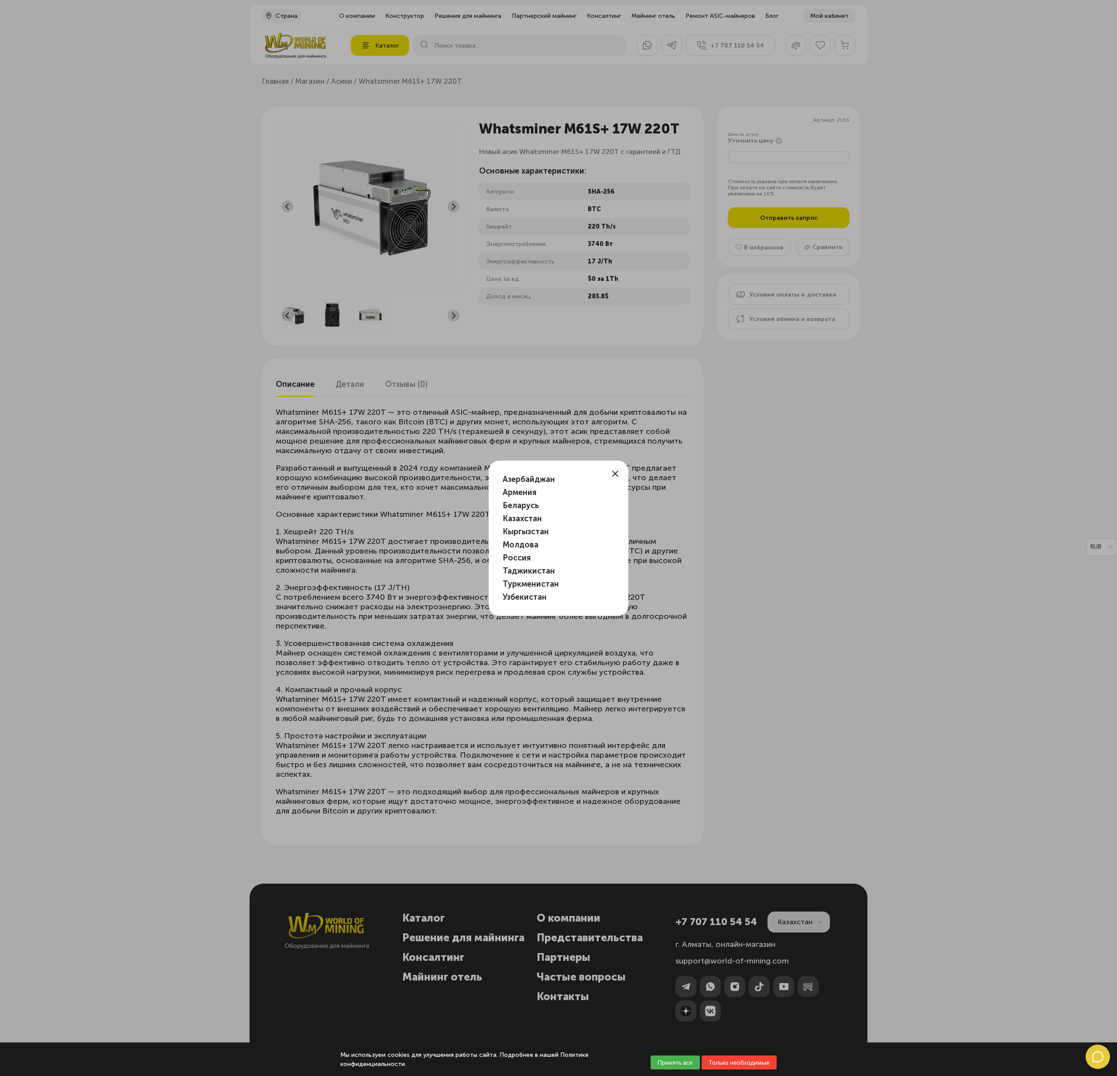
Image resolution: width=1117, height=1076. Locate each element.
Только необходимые (739, 1062)
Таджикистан (529, 571)
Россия (517, 558)
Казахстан (522, 518)
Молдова (520, 545)
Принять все (675, 1062)
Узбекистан (525, 597)
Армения (520, 492)
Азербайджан (529, 479)
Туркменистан (531, 584)
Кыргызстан (526, 531)
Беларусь (521, 505)
